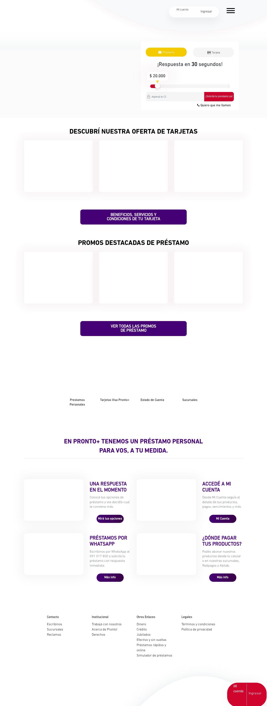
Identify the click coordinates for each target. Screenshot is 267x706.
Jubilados (144, 635)
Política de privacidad (196, 629)
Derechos (98, 635)
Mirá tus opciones (110, 518)
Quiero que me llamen (215, 105)
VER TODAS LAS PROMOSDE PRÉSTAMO (133, 328)
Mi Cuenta (222, 518)
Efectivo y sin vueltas (151, 640)
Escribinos (54, 624)
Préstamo (168, 52)
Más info (110, 577)
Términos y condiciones (198, 624)
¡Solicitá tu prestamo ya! (219, 96)
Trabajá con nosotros (107, 624)
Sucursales (55, 629)
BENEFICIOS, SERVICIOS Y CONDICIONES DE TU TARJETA (133, 217)
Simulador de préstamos (154, 655)
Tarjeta (215, 52)
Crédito (142, 629)
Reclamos (54, 635)
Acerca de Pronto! (104, 629)
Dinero (141, 624)
